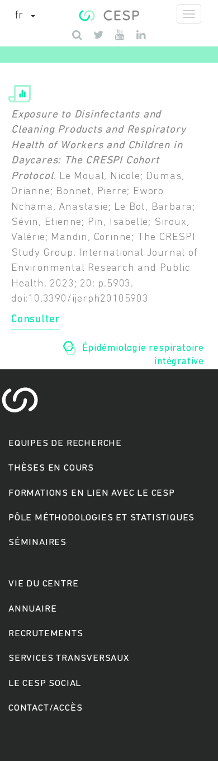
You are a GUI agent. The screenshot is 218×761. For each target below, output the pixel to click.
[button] (25, 16)
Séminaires (37, 542)
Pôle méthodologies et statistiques (101, 518)
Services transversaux (68, 658)
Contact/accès (45, 708)
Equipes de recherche (65, 443)
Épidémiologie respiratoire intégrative (143, 355)
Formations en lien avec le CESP (91, 493)
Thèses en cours (51, 468)
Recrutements (45, 633)
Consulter (35, 319)
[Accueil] (108, 14)
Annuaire (32, 609)
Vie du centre (43, 584)
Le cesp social (44, 683)
